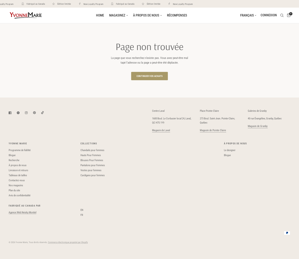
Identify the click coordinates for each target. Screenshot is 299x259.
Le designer (229, 150)
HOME (100, 15)
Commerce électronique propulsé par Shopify (68, 242)
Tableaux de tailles (18, 175)
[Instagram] (29, 113)
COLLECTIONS (88, 143)
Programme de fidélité (20, 150)
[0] (287, 15)
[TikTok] (45, 112)
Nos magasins (16, 185)
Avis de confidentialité (19, 195)
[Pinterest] (37, 113)
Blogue (12, 155)
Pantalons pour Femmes (92, 165)
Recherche (14, 160)
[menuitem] (100, 15)
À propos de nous (17, 165)
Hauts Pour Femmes (90, 155)
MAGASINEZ (117, 15)
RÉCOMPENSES (177, 15)
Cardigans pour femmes (92, 175)
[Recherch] (282, 15)
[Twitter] (20, 113)
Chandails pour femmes (92, 150)
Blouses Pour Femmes (91, 160)
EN (81, 210)
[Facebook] (12, 113)
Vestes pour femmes (90, 170)
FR (81, 215)
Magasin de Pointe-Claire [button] (213, 130)
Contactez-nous (17, 180)
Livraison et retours (18, 170)
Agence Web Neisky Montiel (22, 212)
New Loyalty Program (92, 4)
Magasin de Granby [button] (258, 126)
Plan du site (14, 190)
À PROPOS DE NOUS (146, 15)
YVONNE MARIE (18, 143)
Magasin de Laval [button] (161, 130)
